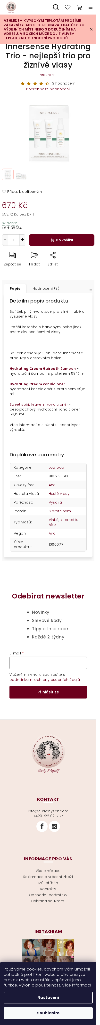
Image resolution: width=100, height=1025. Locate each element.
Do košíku (64, 240)
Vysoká (55, 502)
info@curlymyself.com (48, 811)
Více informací (76, 985)
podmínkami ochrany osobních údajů (44, 679)
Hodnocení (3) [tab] (46, 288)
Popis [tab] (15, 288)
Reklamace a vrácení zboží (48, 876)
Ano (52, 484)
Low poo (56, 467)
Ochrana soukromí (48, 901)
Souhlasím (48, 1013)
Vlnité (53, 519)
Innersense (48, 75)
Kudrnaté (68, 519)
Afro (52, 524)
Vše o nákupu (48, 870)
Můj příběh (48, 882)
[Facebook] (42, 826)
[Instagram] (54, 826)
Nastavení (48, 997)
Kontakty (48, 888)
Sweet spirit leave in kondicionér (39, 404)
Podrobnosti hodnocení (48, 89)
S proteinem (60, 511)
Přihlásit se (48, 692)
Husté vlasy (59, 493)
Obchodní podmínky (48, 895)
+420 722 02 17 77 (48, 816)
